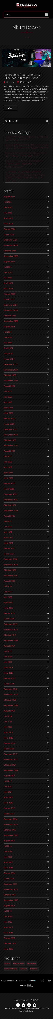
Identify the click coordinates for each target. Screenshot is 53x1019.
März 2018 (8, 738)
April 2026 (8, 218)
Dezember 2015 (10, 884)
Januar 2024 (9, 359)
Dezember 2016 (10, 819)
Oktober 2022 (10, 440)
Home (27, 37)
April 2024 (8, 348)
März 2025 (8, 289)
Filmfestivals (18, 963)
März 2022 (8, 478)
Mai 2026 (8, 213)
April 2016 (8, 862)
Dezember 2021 (10, 494)
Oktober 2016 (10, 830)
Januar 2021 (9, 554)
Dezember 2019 (10, 624)
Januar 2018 (9, 749)
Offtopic (23, 969)
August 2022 (9, 451)
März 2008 (8, 949)
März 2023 (8, 413)
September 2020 (11, 576)
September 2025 (11, 256)
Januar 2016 (9, 879)
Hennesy (10, 82)
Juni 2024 (8, 337)
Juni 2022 (8, 462)
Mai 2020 (8, 597)
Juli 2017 (8, 781)
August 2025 (9, 262)
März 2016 (8, 868)
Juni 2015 (8, 917)
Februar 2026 (9, 229)
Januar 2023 (9, 424)
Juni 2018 (8, 722)
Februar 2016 (9, 873)
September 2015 (11, 900)
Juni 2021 (8, 527)
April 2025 (8, 283)
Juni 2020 (8, 592)
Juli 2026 (8, 202)
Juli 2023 (8, 391)
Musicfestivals (10, 969)
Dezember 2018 (10, 689)
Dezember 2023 (10, 364)
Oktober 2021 (10, 505)
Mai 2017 (8, 792)
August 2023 (9, 386)
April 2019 (8, 668)
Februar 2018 (9, 743)
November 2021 (11, 500)
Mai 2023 (8, 402)
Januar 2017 (9, 814)
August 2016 (9, 841)
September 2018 (11, 705)
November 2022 (11, 435)
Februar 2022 (9, 483)
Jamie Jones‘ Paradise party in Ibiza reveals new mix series (23, 76)
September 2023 (11, 381)
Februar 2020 (9, 613)
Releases (33, 969)
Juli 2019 (8, 651)
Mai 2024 (8, 343)
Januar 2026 (9, 235)
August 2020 (9, 581)
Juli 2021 (8, 521)
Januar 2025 (9, 299)
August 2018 (9, 711)
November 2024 (11, 310)
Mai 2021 (8, 532)
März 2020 (8, 608)
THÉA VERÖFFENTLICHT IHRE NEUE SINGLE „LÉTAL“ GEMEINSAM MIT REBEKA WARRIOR (26, 146)
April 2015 (8, 927)
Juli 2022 (8, 456)
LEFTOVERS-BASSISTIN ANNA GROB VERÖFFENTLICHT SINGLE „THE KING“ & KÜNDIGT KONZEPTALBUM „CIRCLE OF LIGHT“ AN (25, 176)
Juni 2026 (8, 207)
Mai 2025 (8, 278)
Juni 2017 (8, 787)
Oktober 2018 (10, 700)
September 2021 (11, 511)
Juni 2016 (8, 852)
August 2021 (9, 516)
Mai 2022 (8, 467)
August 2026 (9, 197)
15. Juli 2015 (25, 82)
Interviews (31, 963)
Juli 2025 (8, 267)
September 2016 (11, 835)
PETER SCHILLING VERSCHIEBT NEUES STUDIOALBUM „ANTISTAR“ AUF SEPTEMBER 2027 (24, 164)
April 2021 (8, 538)
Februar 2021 (9, 548)
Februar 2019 (9, 678)
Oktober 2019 (10, 635)
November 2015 (11, 889)
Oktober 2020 (10, 570)
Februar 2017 (9, 808)
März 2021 (8, 543)
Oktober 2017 (10, 765)
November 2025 (11, 245)
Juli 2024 (8, 332)
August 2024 (9, 327)
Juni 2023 (8, 397)
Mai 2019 (8, 662)
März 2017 (8, 803)
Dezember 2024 (10, 305)
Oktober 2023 (10, 375)
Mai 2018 (8, 727)
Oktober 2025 (10, 251)
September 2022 (11, 446)
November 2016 (11, 825)
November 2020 (11, 565)
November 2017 (11, 759)
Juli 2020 (8, 586)
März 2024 (8, 354)
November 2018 (11, 695)
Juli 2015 (8, 911)
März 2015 (8, 933)
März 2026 (8, 224)
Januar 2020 (9, 619)
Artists (7, 963)
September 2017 (11, 770)
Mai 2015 (8, 922)
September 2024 (11, 321)
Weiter (10, 108)
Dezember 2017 (10, 754)
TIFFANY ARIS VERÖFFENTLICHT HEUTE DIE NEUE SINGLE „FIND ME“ (26, 138)
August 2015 (9, 906)
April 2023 (8, 408)
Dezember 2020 (10, 559)
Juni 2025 (8, 272)
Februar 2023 (9, 419)
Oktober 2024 (10, 316)
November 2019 (11, 630)
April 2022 (8, 473)
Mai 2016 (8, 857)
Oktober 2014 (10, 944)
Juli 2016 (8, 846)
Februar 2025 (9, 294)
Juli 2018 (8, 716)
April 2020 (8, 603)
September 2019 (11, 640)
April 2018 (8, 732)
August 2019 (9, 646)
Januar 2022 (9, 489)
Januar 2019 (9, 684)
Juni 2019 (8, 657)
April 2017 (8, 797)
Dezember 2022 (10, 429)
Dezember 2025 (10, 240)
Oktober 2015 (10, 895)
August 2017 (9, 776)
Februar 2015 (9, 938)
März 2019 (8, 673)
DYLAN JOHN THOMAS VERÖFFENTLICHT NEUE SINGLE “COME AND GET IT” (26, 154)
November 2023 (11, 370)
